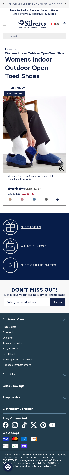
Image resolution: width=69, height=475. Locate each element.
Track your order (12, 343)
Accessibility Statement (17, 364)
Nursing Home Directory (17, 359)
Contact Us (10, 332)
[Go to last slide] (4, 4)
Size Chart (9, 354)
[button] (5, 24)
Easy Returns (10, 348)
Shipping (8, 337)
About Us (9, 374)
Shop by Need (12, 397)
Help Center (10, 326)
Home (9, 49)
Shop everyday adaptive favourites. (34, 12)
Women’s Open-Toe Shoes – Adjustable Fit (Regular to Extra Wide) (30, 177)
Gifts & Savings (13, 386)
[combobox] (34, 36)
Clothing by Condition (18, 409)
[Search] (6, 36)
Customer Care (13, 319)
